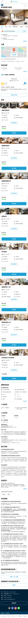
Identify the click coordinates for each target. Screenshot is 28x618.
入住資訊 (21, 26)
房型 (10, 26)
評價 (6, 26)
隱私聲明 (7, 613)
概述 (2, 26)
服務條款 (3, 613)
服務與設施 (15, 26)
